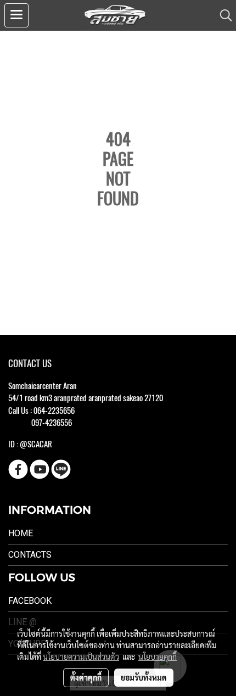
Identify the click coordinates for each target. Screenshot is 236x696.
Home (20, 533)
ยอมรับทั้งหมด (144, 677)
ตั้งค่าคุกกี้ (86, 677)
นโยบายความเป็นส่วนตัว (81, 656)
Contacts (30, 554)
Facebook (30, 601)
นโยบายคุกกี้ (157, 656)
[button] (222, 15)
